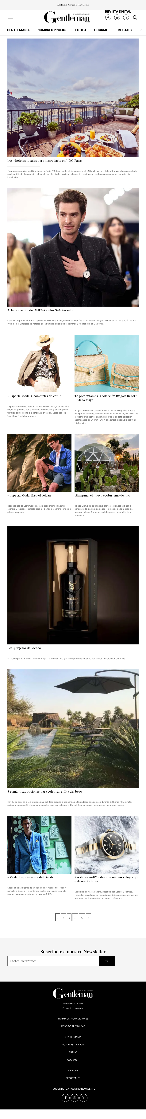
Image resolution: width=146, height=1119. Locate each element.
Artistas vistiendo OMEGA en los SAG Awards (40, 310)
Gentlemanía (18, 30)
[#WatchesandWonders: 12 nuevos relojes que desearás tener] (107, 845)
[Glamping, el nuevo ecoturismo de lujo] (107, 463)
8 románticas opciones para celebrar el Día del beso (44, 791)
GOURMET (73, 1059)
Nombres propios (52, 30)
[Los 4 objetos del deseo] (73, 585)
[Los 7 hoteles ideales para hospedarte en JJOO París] (73, 98)
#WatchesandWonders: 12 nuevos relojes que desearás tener (106, 879)
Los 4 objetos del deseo (24, 648)
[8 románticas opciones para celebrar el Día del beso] (73, 728)
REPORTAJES (73, 1078)
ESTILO (73, 1052)
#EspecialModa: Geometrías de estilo (34, 396)
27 (82, 917)
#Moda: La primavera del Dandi (30, 877)
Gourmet (102, 30)
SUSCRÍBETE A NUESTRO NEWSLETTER (74, 1088)
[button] (10, 17)
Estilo (80, 30)
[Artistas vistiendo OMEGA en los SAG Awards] (73, 247)
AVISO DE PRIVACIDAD (73, 1026)
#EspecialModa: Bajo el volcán (29, 495)
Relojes (125, 30)
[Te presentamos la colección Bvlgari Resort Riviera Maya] (107, 363)
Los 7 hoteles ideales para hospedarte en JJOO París (44, 160)
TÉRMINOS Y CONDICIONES (73, 1018)
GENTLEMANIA (73, 1036)
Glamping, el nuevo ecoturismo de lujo (102, 495)
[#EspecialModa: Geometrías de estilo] (39, 363)
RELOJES (73, 1070)
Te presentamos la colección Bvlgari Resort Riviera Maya (106, 398)
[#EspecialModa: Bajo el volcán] (39, 463)
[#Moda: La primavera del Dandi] (39, 845)
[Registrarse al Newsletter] (106, 961)
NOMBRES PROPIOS (73, 1044)
